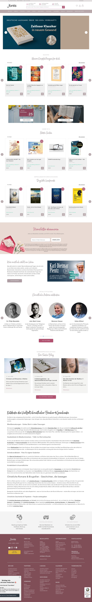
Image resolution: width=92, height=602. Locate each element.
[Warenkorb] (82, 5)
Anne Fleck (79, 321)
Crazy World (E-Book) (11, 207)
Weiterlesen (9, 388)
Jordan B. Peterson (51, 210)
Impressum (26, 547)
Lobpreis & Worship (60, 585)
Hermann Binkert (72, 208)
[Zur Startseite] (12, 540)
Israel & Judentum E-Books (46, 571)
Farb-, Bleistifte (27, 573)
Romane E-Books (43, 570)
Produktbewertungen (60, 549)
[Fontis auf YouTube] (9, 548)
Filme (28, 11)
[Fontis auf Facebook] (14, 548)
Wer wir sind (27, 541)
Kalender (56, 11)
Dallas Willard (57, 321)
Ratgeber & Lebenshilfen (13, 573)
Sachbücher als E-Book (45, 573)
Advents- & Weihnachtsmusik (59, 592)
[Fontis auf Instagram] (12, 548)
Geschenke (41, 11)
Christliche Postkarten (29, 568)
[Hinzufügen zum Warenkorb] (21, 94)
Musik (33, 11)
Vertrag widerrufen (14, 552)
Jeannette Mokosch (52, 86)
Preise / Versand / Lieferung (60, 546)
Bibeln (16, 11)
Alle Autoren (46, 340)
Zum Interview (14, 280)
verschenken (26, 120)
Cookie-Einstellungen (60, 548)
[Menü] (90, 588)
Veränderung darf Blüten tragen (55, 85)
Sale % (63, 11)
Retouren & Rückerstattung (77, 558)
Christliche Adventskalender (59, 576)
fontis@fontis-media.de (76, 547)
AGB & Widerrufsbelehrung (60, 542)
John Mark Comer (13, 321)
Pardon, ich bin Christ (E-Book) (34, 207)
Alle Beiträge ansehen (46, 397)
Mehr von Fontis (79, 11)
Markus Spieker (9, 208)
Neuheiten (70, 11)
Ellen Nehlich (8, 86)
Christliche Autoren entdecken (46, 295)
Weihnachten (74, 575)
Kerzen (41, 586)
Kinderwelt (73, 573)
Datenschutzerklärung (60, 544)
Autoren (73, 568)
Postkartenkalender (60, 570)
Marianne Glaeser (34, 321)
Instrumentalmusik (60, 589)
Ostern (73, 574)
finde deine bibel (65, 120)
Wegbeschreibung (28, 544)
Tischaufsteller (59, 574)
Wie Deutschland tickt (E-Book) (76, 207)
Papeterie (48, 11)
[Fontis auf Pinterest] (16, 548)
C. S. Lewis (29, 208)
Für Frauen (73, 570)
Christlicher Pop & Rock (61, 586)
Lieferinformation (75, 557)
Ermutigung (74, 577)
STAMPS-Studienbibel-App (54, 159)
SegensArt (26, 571)
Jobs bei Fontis (43, 559)
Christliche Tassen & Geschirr (44, 582)
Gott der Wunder (10, 85)
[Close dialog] (30, 577)
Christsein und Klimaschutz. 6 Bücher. (17, 379)
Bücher (10, 11)
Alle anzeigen (82, 62)
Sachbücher (11, 571)
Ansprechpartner (28, 543)
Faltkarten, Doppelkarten (29, 570)
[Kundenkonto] (79, 5)
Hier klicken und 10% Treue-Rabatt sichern (16, 595)
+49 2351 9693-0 (20, 0)
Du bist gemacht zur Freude (75, 85)
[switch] (87, 596)
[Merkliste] (77, 6)
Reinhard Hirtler (30, 162)
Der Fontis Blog (46, 355)
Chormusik (58, 588)
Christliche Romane (12, 568)
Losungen (58, 578)
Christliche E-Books (44, 568)
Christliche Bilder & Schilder (44, 589)
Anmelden (81, 0)
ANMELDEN (56, 240)
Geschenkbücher (44, 590)
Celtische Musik (59, 593)
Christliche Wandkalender (61, 568)
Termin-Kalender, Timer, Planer (61, 572)
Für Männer (74, 571)
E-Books (22, 11)
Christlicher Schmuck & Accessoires (45, 585)
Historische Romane (12, 570)
